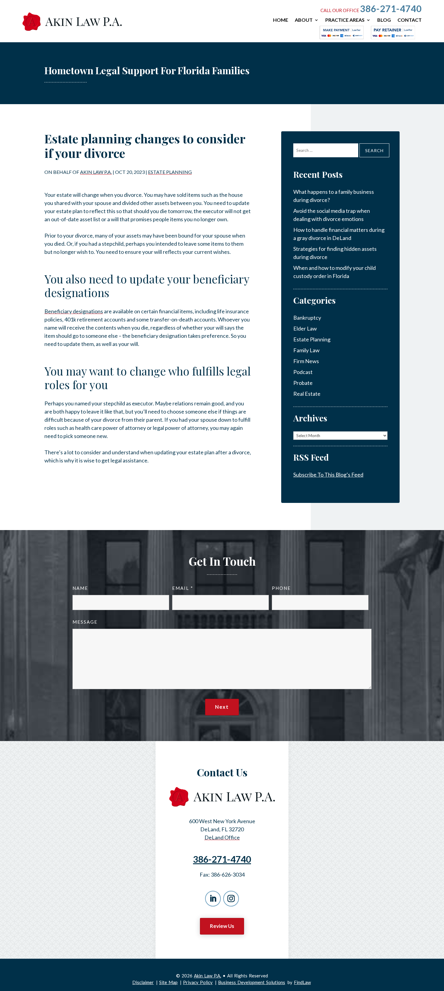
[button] (213, 898)
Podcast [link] (303, 372)
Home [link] (280, 20)
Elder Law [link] (305, 328)
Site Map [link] (168, 982)
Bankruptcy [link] (307, 317)
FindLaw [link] (302, 982)
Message (85, 622)
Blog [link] (384, 20)
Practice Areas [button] (345, 20)
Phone (281, 588)
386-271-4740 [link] (391, 8)
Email (182, 588)
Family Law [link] (306, 350)
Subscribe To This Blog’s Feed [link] (328, 474)
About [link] (304, 20)
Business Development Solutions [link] (251, 982)
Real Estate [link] (306, 393)
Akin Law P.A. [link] (96, 172)
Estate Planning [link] (170, 172)
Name (80, 588)
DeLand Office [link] (222, 837)
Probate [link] (303, 382)
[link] (72, 21)
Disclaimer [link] (143, 982)
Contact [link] (409, 20)
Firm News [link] (306, 361)
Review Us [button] (222, 926)
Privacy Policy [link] (198, 982)
